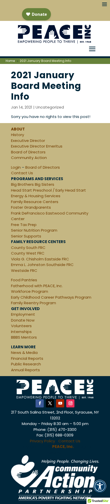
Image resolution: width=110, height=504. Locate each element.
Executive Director (28, 140)
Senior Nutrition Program (34, 230)
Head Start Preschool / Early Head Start (48, 190)
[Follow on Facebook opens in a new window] (40, 403)
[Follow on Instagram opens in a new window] (70, 403)
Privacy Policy (42, 441)
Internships (21, 331)
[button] (100, 489)
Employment (23, 314)
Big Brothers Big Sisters (32, 184)
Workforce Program (29, 291)
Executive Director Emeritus (36, 146)
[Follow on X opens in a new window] (50, 403)
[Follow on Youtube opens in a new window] (60, 403)
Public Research (26, 364)
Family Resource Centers (34, 201)
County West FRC (28, 253)
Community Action (29, 157)
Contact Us (22, 173)
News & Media (24, 352)
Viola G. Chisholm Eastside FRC (40, 259)
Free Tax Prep (24, 224)
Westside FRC (24, 270)
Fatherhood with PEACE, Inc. (37, 285)
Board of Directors (28, 152)
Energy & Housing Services (35, 195)
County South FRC (28, 247)
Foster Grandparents (31, 207)
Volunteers (21, 325)
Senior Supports (26, 236)
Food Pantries (24, 280)
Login (16, 167)
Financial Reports (27, 358)
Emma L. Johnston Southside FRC (42, 264)
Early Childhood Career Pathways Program (51, 297)
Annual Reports (25, 370)
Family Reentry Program (33, 303)
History (17, 134)
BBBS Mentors (24, 337)
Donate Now (23, 320)
